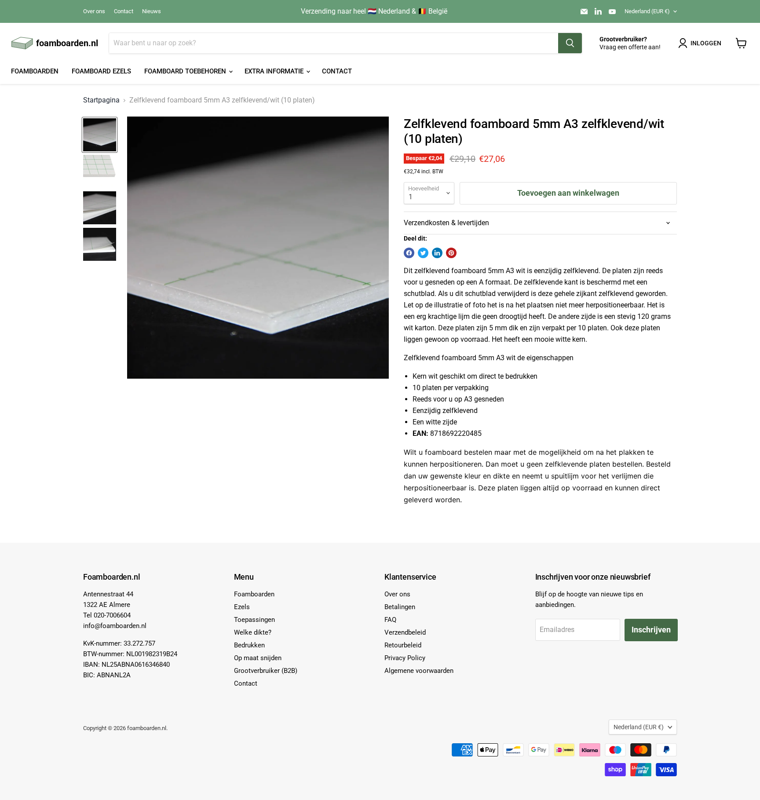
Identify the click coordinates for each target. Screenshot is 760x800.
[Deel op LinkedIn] (437, 253)
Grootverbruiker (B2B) (265, 671)
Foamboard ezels (101, 71)
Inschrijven (651, 629)
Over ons (94, 11)
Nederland (647, 11)
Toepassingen (254, 620)
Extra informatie (275, 71)
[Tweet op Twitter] (423, 253)
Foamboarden (34, 71)
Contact (123, 11)
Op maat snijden (257, 658)
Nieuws (151, 11)
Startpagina (101, 100)
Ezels (242, 607)
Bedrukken (249, 645)
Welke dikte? (252, 632)
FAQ (390, 620)
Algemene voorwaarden (418, 671)
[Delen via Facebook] (409, 253)
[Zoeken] (570, 43)
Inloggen (706, 43)
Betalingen (399, 607)
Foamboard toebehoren (186, 71)
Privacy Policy (404, 658)
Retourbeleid (402, 645)
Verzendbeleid (405, 632)
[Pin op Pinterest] (451, 253)
